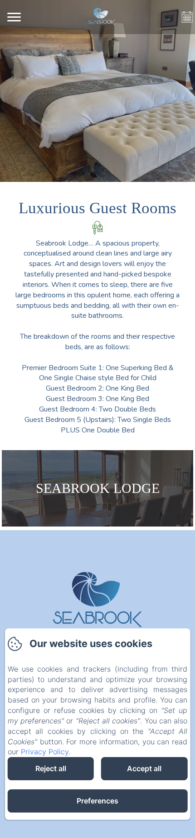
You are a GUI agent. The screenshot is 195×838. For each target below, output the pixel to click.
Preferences (97, 800)
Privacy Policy (44, 751)
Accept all (144, 768)
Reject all (50, 768)
